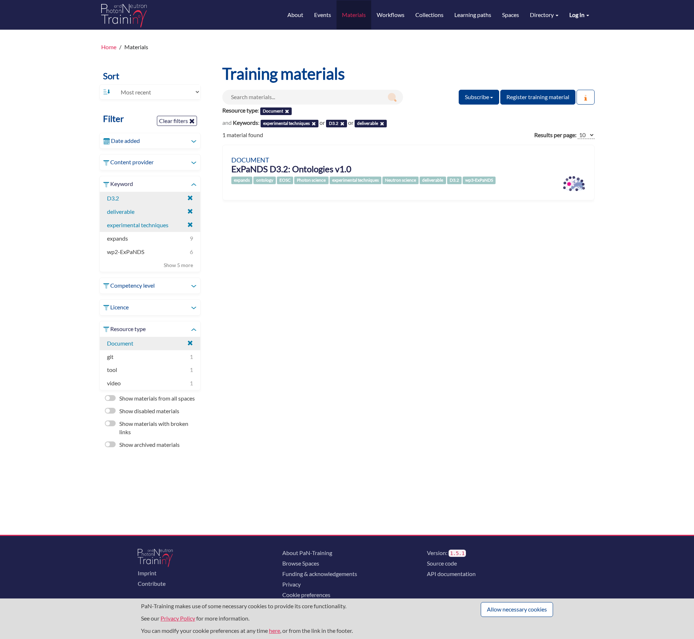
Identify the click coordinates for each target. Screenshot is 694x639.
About (295, 14)
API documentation (451, 573)
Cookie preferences (306, 594)
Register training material (537, 96)
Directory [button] (542, 14)
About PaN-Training (307, 552)
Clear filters (174, 120)
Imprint (147, 573)
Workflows (390, 14)
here (274, 630)
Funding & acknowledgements (319, 573)
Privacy (291, 584)
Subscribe (477, 96)
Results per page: (555, 134)
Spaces (510, 14)
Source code (442, 563)
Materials (354, 14)
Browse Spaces (300, 563)
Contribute (152, 583)
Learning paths (472, 14)
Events (322, 14)
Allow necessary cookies (517, 609)
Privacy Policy (177, 618)
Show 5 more (178, 265)
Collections (429, 14)
